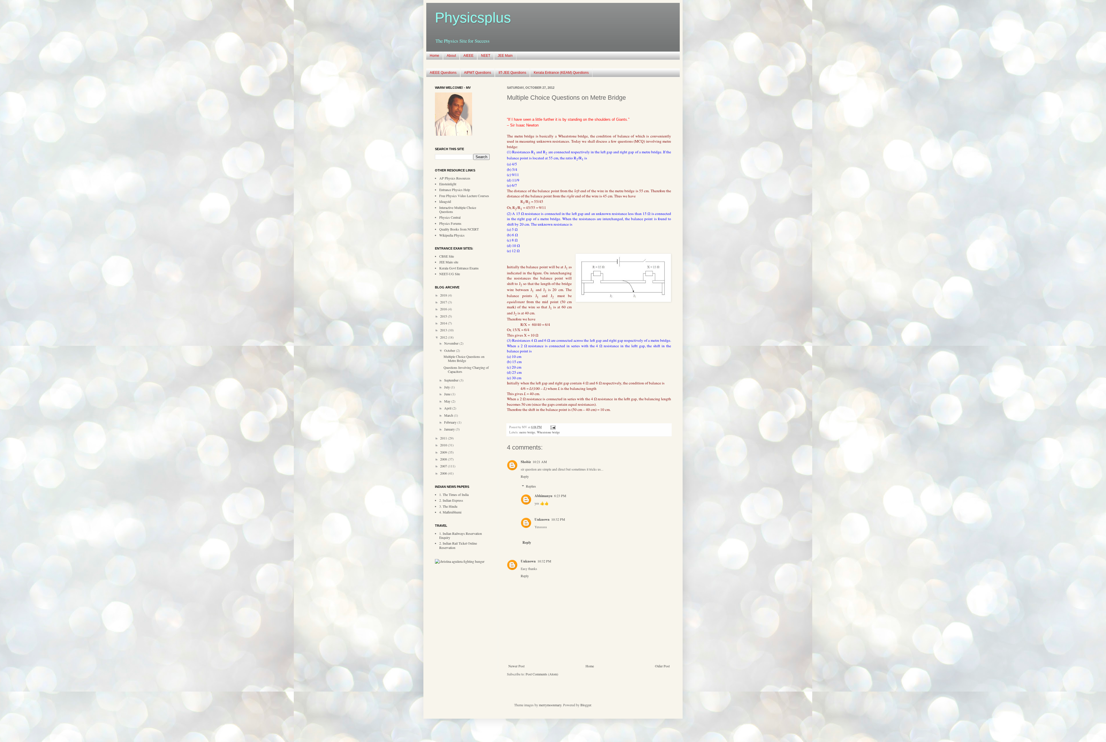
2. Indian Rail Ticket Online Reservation (458, 545)
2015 (444, 316)
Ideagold (445, 201)
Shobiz (526, 461)
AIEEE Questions (443, 73)
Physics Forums (450, 223)
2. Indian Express (451, 500)
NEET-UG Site (449, 273)
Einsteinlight (447, 184)
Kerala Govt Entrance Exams (459, 268)
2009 (444, 452)
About (451, 56)
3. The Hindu (448, 506)
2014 (444, 323)
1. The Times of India (454, 494)
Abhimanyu (543, 495)
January (450, 429)
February (450, 422)
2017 (444, 302)
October (450, 350)
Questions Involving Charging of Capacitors (466, 369)
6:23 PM (560, 495)
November (451, 343)
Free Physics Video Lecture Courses (464, 195)
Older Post (662, 666)
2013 (444, 330)
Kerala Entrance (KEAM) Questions (561, 73)
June (447, 394)
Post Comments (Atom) (542, 674)
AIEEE (468, 56)
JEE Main (505, 56)
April (448, 408)
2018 (444, 295)
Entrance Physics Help (454, 189)
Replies (531, 486)
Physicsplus (473, 18)
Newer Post (516, 666)
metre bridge (527, 432)
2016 (444, 309)
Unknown (542, 519)
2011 (444, 438)
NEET (485, 56)
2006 (444, 473)
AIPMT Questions (477, 73)
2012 (444, 337)
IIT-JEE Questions (512, 73)
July (447, 387)
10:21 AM (540, 461)
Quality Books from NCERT (459, 229)
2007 (444, 466)
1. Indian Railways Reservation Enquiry (460, 535)
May (447, 401)
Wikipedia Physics (452, 235)
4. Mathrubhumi (450, 512)
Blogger (585, 705)
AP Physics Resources (454, 178)
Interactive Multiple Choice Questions (457, 209)
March (449, 415)
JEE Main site (448, 262)
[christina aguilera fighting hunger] (459, 561)
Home (434, 56)
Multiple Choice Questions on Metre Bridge (464, 358)
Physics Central (450, 217)
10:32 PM (558, 519)
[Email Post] (552, 427)
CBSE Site (446, 256)
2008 (444, 459)
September (451, 380)
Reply (525, 476)
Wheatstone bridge (548, 432)
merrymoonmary (550, 705)
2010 (444, 445)
